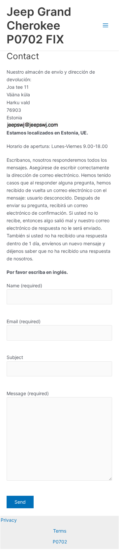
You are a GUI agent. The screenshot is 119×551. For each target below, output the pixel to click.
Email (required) (24, 321)
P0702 (60, 541)
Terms (59, 531)
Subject (15, 357)
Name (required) (24, 285)
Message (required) (28, 393)
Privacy (9, 520)
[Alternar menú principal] (105, 25)
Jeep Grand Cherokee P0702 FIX (39, 25)
